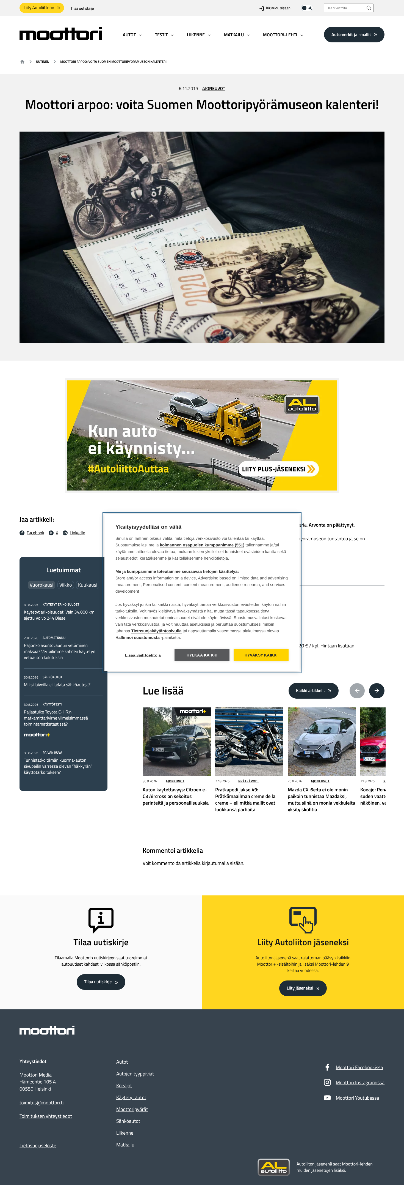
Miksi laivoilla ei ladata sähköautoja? (57, 685)
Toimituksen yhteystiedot (46, 1116)
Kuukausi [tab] (87, 585)
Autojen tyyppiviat (135, 1073)
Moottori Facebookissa (359, 1067)
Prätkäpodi (248, 781)
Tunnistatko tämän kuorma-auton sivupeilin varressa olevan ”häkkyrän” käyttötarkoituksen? (58, 766)
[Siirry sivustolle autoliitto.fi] (274, 1167)
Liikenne (124, 1133)
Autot (122, 1062)
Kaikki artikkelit (310, 690)
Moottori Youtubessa (357, 1098)
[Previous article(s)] (357, 691)
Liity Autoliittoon (39, 7)
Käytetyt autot (131, 1097)
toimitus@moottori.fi (42, 1102)
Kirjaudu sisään (278, 8)
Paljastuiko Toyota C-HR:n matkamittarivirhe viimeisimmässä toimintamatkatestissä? (56, 718)
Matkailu (125, 1144)
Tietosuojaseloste (38, 1145)
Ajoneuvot (213, 88)
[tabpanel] (63, 688)
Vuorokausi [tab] (41, 585)
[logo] (61, 38)
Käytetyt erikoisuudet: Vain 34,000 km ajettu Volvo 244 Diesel (59, 615)
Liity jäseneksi (300, 988)
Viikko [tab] (65, 585)
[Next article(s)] (376, 691)
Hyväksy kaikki (261, 655)
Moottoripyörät (132, 1109)
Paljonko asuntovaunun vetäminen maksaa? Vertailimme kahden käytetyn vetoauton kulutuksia (59, 651)
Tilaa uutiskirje (82, 8)
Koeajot (124, 1085)
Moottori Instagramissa (360, 1082)
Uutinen (42, 61)
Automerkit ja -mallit (351, 34)
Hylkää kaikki (202, 655)
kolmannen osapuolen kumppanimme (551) (202, 545)
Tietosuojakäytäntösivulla (156, 630)
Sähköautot (128, 1121)
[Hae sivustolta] (369, 8)
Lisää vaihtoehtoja (143, 655)
